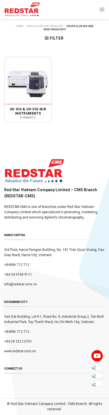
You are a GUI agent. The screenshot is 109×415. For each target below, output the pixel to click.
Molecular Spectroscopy (45, 26)
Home (19, 26)
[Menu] (102, 9)
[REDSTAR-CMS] (22, 9)
